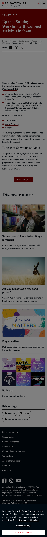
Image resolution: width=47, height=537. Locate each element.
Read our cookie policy (28, 520)
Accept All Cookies (23, 532)
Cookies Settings (23, 525)
